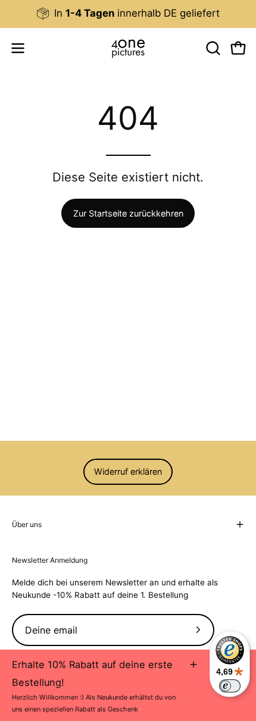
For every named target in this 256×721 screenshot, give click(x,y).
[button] (212, 48)
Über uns (27, 524)
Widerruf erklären (128, 471)
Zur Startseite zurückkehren (128, 213)
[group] (128, 13)
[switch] (230, 685)
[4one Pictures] (128, 48)
